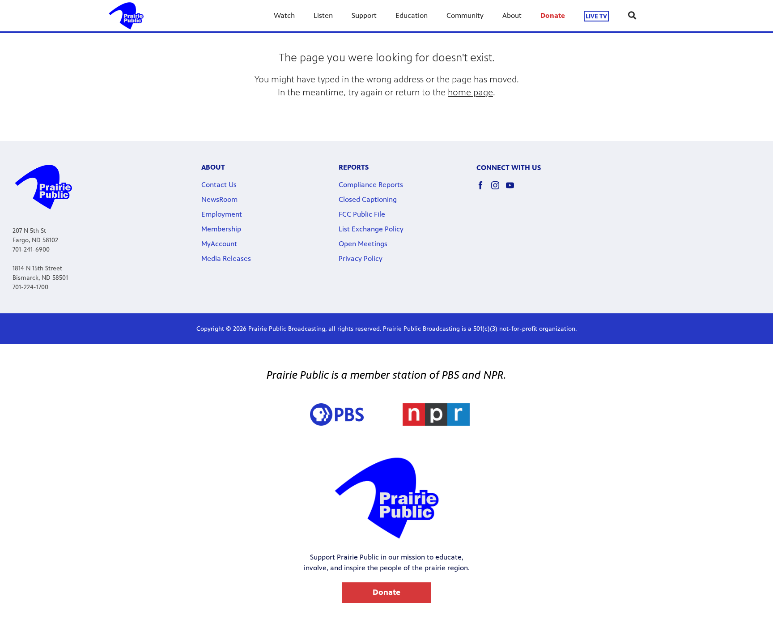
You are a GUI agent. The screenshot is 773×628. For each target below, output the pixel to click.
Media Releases (226, 258)
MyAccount (219, 243)
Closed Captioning (368, 199)
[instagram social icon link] (498, 189)
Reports (354, 167)
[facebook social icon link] (483, 189)
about (213, 167)
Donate (552, 15)
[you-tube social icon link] (513, 189)
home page (470, 92)
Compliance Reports (371, 184)
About (512, 15)
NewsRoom (219, 199)
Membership (221, 229)
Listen (323, 15)
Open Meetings (363, 243)
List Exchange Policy (371, 229)
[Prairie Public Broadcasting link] (126, 15)
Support (364, 15)
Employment (221, 214)
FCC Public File (362, 214)
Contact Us (219, 184)
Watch (284, 15)
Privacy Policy (360, 258)
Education (411, 15)
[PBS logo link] (337, 414)
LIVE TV (596, 16)
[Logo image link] (436, 414)
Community (465, 15)
